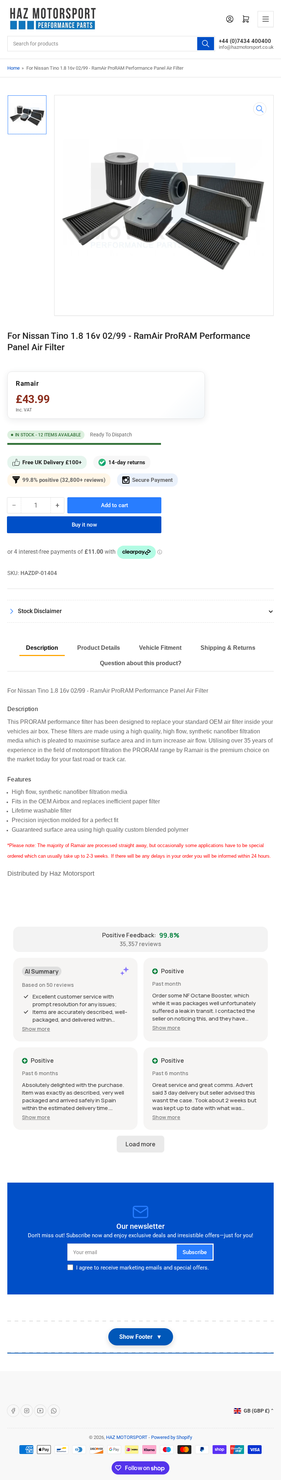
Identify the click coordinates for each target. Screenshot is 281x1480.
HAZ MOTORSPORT (126, 1437)
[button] (36, 1029)
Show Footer (140, 1336)
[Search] (206, 43)
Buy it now (84, 524)
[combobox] (111, 43)
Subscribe (195, 1252)
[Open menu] (266, 19)
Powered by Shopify (171, 1437)
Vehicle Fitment (160, 648)
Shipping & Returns (228, 648)
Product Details (98, 648)
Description (42, 648)
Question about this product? (140, 663)
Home (13, 68)
